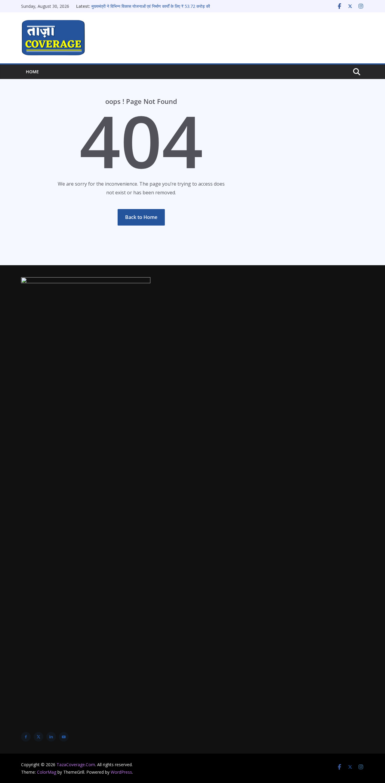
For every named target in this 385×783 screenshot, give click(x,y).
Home (32, 71)
